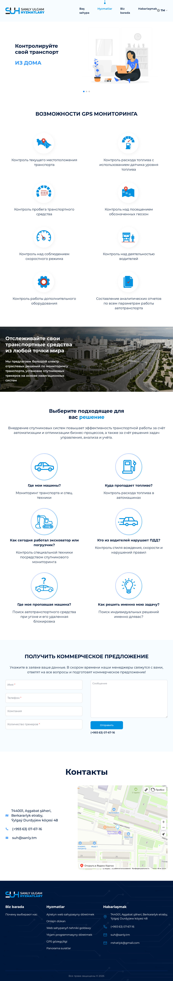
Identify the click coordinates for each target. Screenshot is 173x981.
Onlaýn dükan (56, 921)
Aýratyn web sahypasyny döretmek (70, 914)
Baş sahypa (84, 10)
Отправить (107, 725)
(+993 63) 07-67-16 (103, 732)
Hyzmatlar (104, 8)
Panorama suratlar (58, 948)
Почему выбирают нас (21, 914)
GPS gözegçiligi (56, 941)
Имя (11, 684)
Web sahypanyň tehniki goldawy (68, 928)
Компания (14, 711)
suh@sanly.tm (24, 838)
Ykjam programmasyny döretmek (69, 934)
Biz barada (125, 10)
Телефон (14, 697)
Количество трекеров (23, 724)
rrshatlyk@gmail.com (125, 942)
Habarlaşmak (147, 8)
